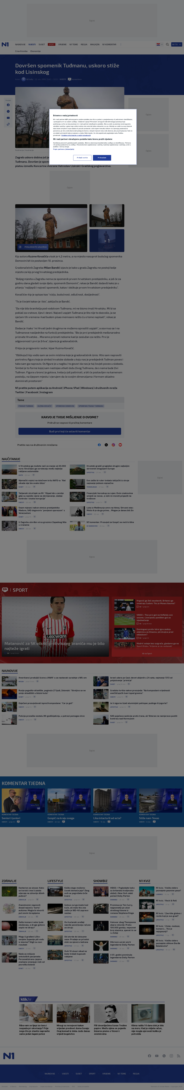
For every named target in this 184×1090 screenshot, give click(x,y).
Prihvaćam (102, 158)
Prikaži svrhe (82, 158)
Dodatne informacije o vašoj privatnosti (76, 135)
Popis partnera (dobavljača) (63, 149)
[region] (93, 137)
